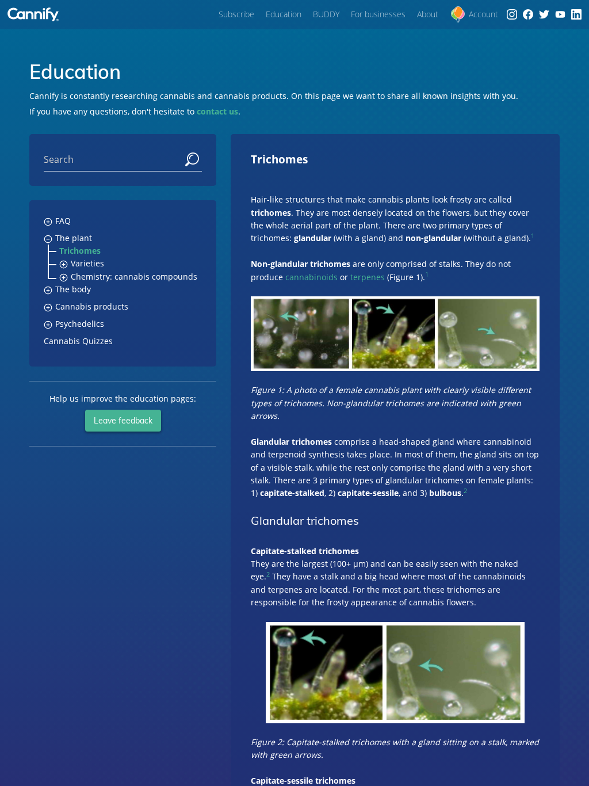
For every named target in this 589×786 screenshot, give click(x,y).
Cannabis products (91, 306)
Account (483, 14)
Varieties (87, 263)
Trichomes (80, 250)
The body (73, 289)
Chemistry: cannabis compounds (134, 276)
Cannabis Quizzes (78, 340)
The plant (73, 237)
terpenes (367, 277)
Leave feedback (123, 420)
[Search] (192, 159)
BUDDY (326, 14)
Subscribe (236, 14)
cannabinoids (311, 277)
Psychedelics (79, 323)
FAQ (63, 220)
